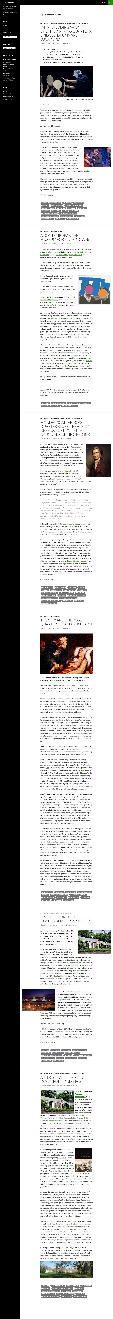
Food (67, 23)
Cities (50, 23)
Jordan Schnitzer (59, 403)
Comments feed (8, 96)
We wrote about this (70, 965)
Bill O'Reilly (56, 1050)
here (47, 768)
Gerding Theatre (70, 590)
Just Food (71, 208)
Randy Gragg (61, 897)
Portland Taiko (67, 216)
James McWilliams (48, 208)
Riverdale (60, 1058)
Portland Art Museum (69, 405)
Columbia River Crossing (74, 205)
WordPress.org (7, 99)
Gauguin (45, 590)
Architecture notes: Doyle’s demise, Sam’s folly (65, 919)
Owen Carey (74, 210)
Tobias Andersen (72, 218)
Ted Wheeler (57, 900)
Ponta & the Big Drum (49, 213)
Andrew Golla (47, 587)
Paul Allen (68, 1055)
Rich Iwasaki (80, 216)
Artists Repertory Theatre (51, 202)
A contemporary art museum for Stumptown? (64, 237)
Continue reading (47, 195)
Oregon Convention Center (51, 1055)
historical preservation (50, 1291)
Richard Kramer (47, 218)
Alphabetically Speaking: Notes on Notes (8, 64)
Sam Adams (79, 600)
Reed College (66, 1296)
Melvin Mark (80, 592)
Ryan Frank (85, 897)
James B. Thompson (66, 592)
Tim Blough (60, 218)
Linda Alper (82, 208)
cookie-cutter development (62, 1288)
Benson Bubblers (73, 1286)
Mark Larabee (70, 892)
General (72, 23)
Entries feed (7, 94)
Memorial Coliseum (48, 595)
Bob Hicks (44, 23)
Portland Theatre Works (51, 600)
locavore (45, 210)
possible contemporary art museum (69, 255)
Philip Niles (80, 1293)
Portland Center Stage (50, 216)
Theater (84, 23)
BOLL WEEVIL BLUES (9, 59)
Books (51, 1073)
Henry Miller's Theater (49, 592)
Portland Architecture (68, 213)
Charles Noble (79, 202)
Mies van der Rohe (75, 1226)
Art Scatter (8, 2)
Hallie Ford (83, 590)
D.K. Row (82, 587)
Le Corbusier (60, 1226)
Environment (58, 23)
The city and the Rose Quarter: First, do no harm (66, 622)
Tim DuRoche (68, 900)
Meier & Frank (77, 1291)
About (104, 2)
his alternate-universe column (63, 471)
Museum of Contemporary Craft (68, 363)
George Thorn (56, 590)
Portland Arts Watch (49, 598)
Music (78, 23)
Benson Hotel (86, 1286)
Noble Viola (56, 210)
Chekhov (45, 205)
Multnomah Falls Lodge (65, 1293)
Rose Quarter (67, 600)
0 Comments (68, 43)
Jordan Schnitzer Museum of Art (59, 318)
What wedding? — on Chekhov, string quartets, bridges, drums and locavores (66, 33)
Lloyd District (58, 1052)
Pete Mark (61, 595)
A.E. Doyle (45, 1050)
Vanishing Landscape (49, 603)
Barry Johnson (60, 587)
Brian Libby (67, 202)
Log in (5, 91)
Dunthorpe (46, 1052)
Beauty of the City (58, 1286)
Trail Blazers (58, 1060)
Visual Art (64, 231)
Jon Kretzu (61, 208)
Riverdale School (80, 1296)
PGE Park (45, 894)
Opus (65, 210)
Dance (56, 1073)
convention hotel (79, 1050)
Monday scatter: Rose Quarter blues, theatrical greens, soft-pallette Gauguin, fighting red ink (65, 428)
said (57, 680)
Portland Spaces (48, 897)
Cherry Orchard (57, 205)
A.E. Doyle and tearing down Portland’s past (61, 1079)
